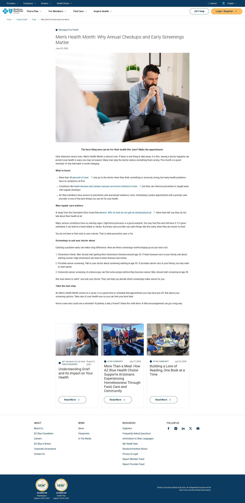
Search (213, 3)
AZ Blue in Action (42, 443)
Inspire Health (101, 11)
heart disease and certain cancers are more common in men (107, 186)
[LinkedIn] (183, 429)
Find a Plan (32, 11)
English (231, 3)
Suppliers (127, 428)
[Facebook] (168, 429)
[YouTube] (198, 429)
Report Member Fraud (133, 459)
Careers (38, 438)
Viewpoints (83, 433)
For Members (56, 11)
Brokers (44, 3)
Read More (70, 399)
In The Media (84, 438)
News (81, 428)
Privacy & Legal (130, 454)
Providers (11, 3)
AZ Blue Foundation (43, 433)
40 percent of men (81, 177)
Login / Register (224, 11)
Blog (34, 20)
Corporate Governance (45, 448)
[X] (190, 429)
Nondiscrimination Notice (134, 448)
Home (9, 20)
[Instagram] (176, 429)
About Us (38, 428)
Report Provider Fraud (133, 464)
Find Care (78, 11)
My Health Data (130, 443)
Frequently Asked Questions (136, 433)
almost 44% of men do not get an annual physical (127, 212)
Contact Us (39, 454)
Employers (28, 3)
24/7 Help (199, 11)
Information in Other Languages (138, 438)
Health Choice (63, 3)
